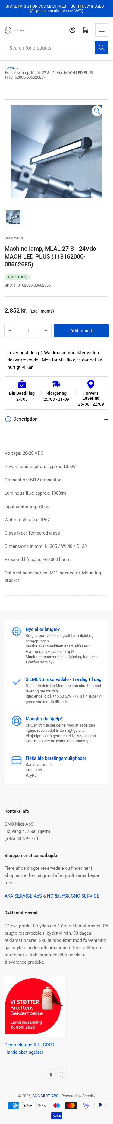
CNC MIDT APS (45, 1095)
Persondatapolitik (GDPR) (30, 1045)
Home (10, 68)
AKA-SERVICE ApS (23, 896)
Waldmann (14, 238)
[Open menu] (101, 30)
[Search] (101, 47)
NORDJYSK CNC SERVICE (73, 896)
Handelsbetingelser (24, 1052)
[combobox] (56, 47)
